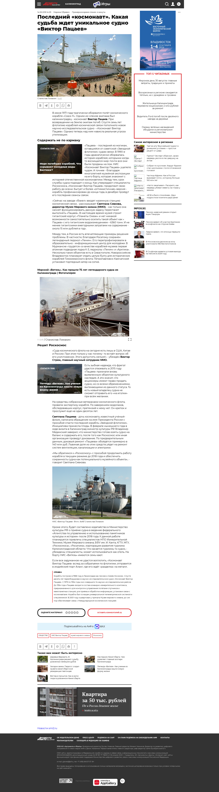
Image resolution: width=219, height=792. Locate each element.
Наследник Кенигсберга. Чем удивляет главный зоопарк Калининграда (111, 659)
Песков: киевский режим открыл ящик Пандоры (161, 213)
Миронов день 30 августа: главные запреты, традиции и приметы (158, 82)
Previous (43, 302)
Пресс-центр (88, 738)
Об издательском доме (68, 738)
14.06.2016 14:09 (44, 12)
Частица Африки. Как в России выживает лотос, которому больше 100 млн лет (163, 177)
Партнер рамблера (83, 781)
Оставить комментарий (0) (109, 613)
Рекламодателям (65, 741)
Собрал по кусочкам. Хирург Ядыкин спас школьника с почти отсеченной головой (164, 168)
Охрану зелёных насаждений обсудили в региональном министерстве (158, 130)
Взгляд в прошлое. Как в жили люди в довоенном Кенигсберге (65, 677)
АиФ (60, 98)
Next (126, 302)
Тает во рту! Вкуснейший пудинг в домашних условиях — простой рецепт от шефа (162, 148)
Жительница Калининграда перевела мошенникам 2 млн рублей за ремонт (157, 106)
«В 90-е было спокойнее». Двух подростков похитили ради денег (162, 196)
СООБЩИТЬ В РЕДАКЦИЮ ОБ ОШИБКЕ (93, 741)
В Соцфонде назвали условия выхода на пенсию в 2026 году (163, 253)
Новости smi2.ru (47, 728)
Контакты (165, 738)
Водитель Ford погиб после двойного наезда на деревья (158, 117)
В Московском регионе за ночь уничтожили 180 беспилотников (161, 243)
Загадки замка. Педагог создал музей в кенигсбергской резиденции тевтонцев (64, 668)
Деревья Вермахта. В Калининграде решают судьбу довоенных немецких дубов (64, 659)
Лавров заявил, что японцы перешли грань (163, 233)
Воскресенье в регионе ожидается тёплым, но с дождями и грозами (157, 93)
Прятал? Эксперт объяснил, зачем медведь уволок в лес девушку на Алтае (162, 158)
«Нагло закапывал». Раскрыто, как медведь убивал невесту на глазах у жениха (163, 187)
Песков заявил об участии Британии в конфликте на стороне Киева (163, 223)
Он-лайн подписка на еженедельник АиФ (137, 738)
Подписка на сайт (105, 738)
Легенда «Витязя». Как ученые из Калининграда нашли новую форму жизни (112, 668)
